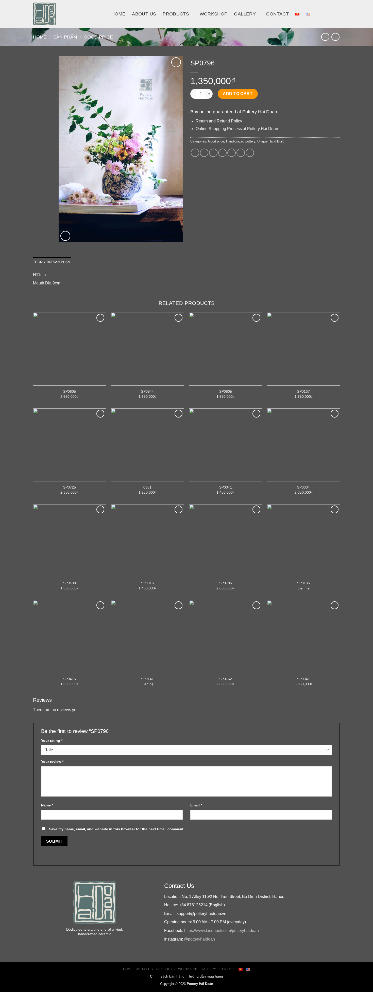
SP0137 (303, 391)
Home (118, 13)
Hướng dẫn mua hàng (205, 976)
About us (144, 13)
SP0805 (225, 391)
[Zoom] (65, 236)
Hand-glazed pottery (240, 141)
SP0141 (147, 679)
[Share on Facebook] (195, 153)
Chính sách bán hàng (167, 976)
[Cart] (337, 14)
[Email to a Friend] (213, 153)
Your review (52, 762)
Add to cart (237, 94)
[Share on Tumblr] (250, 153)
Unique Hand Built (270, 141)
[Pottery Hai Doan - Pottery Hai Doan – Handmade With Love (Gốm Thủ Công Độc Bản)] (68, 14)
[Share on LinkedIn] (240, 153)
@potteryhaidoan (199, 939)
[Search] (326, 14)
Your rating (51, 740)
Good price (98, 37)
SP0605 (69, 391)
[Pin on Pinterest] (222, 153)
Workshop (214, 13)
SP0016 (147, 583)
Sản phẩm (65, 37)
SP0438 (69, 583)
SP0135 (303, 583)
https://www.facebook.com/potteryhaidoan (221, 930)
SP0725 (69, 487)
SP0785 (225, 583)
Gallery (245, 13)
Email (196, 805)
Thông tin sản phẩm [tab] (52, 262)
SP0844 (147, 391)
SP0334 (303, 487)
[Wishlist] (176, 62)
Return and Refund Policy (219, 121)
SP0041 (303, 679)
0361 (147, 487)
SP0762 (225, 679)
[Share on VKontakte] (231, 153)
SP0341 (225, 487)
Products (176, 13)
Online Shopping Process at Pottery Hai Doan (237, 129)
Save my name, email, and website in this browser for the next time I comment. (116, 829)
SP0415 (69, 679)
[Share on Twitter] (204, 153)
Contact (277, 13)
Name (47, 805)
